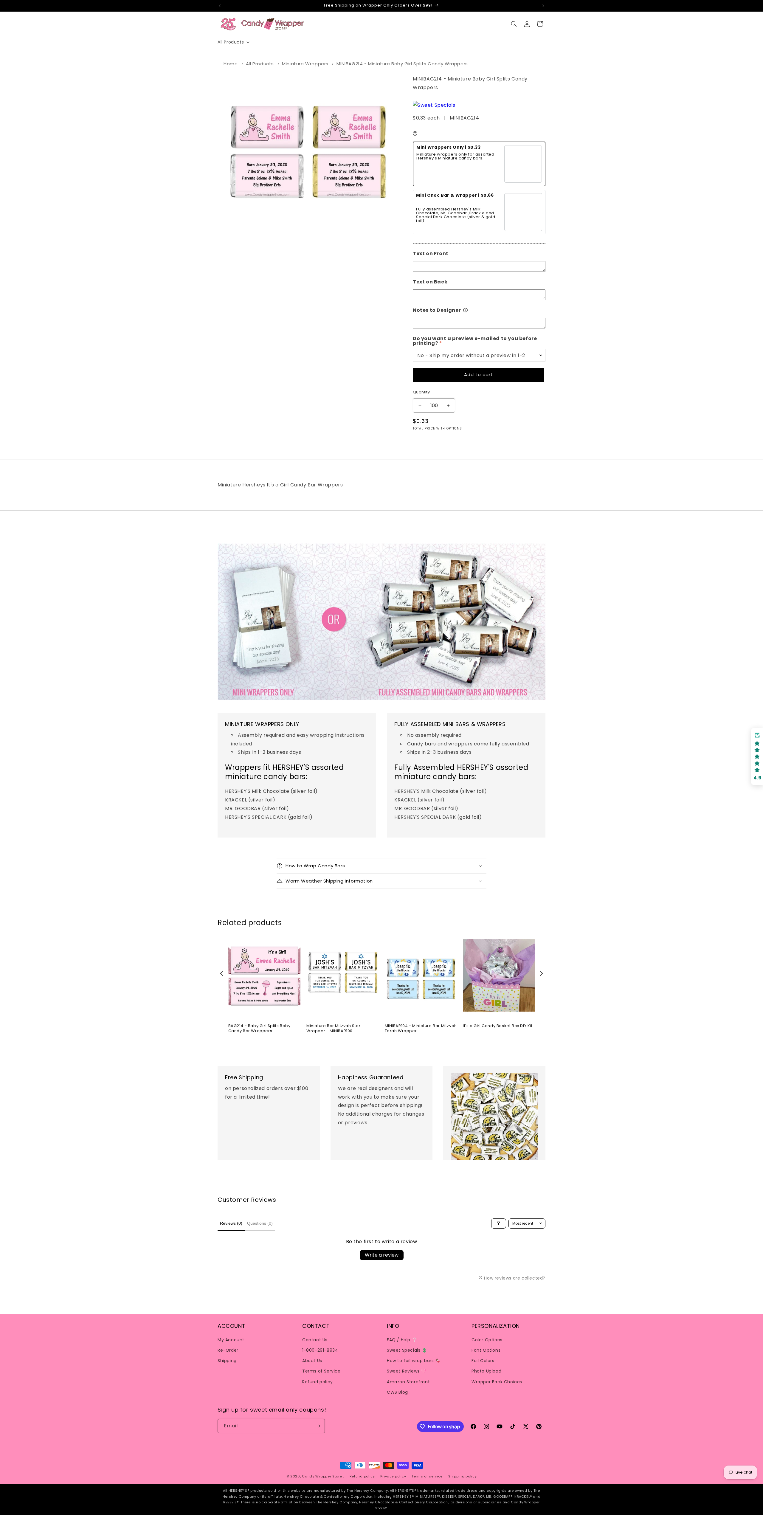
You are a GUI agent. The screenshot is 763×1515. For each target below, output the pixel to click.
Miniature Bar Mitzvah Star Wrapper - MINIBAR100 (333, 1029)
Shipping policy (462, 1476)
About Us (312, 1360)
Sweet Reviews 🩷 (406, 1371)
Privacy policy (393, 1476)
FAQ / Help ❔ (402, 1339)
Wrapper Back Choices (497, 1381)
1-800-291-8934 (320, 1350)
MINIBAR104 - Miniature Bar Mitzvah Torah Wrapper (421, 1029)
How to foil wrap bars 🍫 (414, 1360)
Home (231, 64)
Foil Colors (483, 1360)
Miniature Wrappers (305, 64)
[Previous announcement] (219, 5)
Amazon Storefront (408, 1381)
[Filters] (498, 1223)
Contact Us (315, 1339)
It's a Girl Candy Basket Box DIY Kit (498, 1026)
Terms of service (427, 1476)
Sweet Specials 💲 (407, 1350)
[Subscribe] (318, 1426)
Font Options (486, 1350)
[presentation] (222, 973)
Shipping (227, 1360)
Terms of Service (321, 1371)
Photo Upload (486, 1371)
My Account (231, 1339)
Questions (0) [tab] (260, 1223)
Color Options (487, 1339)
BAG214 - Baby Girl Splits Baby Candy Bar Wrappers (259, 1029)
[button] (233, 42)
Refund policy (317, 1381)
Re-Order (228, 1350)
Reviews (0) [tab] (231, 1223)
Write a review (381, 1255)
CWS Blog (397, 1392)
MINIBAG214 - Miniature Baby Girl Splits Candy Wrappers (402, 64)
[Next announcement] (543, 5)
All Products (260, 64)
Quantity (421, 392)
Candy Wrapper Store (322, 1476)
